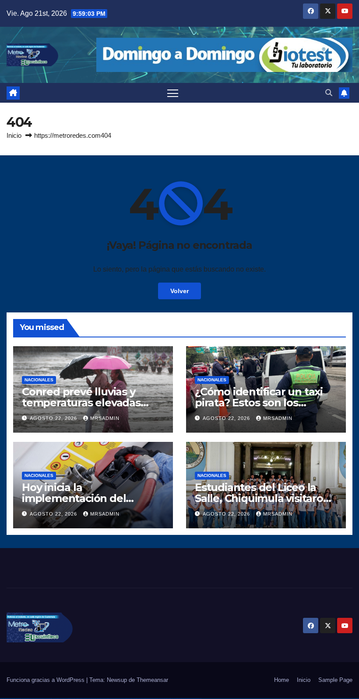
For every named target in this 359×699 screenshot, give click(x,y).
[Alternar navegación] (172, 93)
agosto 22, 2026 (54, 418)
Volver (179, 290)
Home (281, 680)
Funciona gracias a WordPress (46, 680)
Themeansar (152, 680)
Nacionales (39, 379)
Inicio (14, 135)
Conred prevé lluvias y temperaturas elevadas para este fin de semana (83, 402)
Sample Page (335, 680)
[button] (328, 93)
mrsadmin (105, 418)
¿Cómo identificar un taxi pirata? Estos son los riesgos (259, 402)
